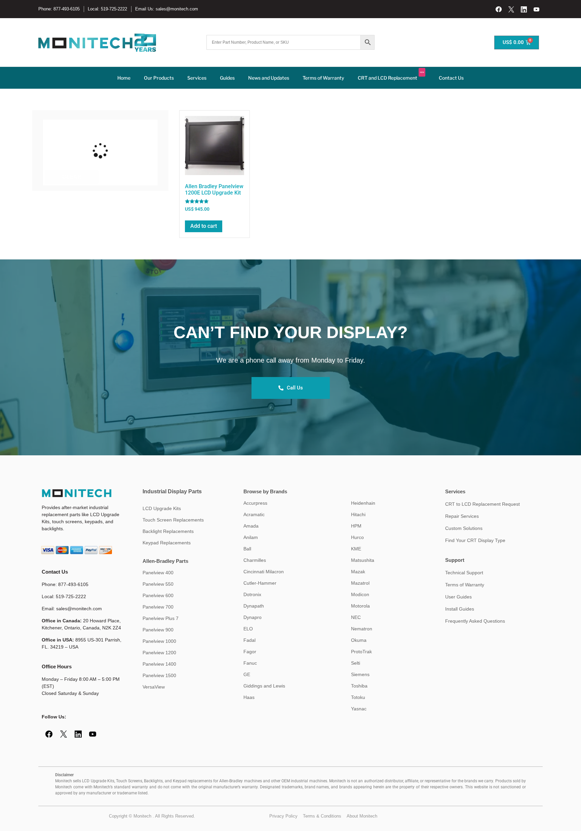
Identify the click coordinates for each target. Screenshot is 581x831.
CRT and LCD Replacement (391, 76)
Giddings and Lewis (264, 686)
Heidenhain (363, 503)
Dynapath (253, 606)
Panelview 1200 (159, 652)
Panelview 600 (158, 595)
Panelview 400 (158, 572)
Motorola (360, 606)
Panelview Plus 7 (161, 618)
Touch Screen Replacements (173, 520)
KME (356, 548)
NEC (356, 617)
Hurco (357, 537)
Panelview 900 (158, 629)
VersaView (154, 687)
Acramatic (254, 514)
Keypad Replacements (167, 542)
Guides (227, 78)
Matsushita (362, 560)
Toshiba (359, 686)
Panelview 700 (158, 607)
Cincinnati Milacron (263, 571)
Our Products (159, 78)
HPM (356, 526)
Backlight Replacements (168, 531)
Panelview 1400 (159, 664)
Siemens (360, 674)
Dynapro (252, 617)
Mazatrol (360, 583)
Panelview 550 (158, 584)
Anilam (250, 537)
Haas (249, 697)
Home (123, 78)
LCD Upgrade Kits (162, 508)
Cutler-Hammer (259, 583)
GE (246, 674)
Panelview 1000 (159, 641)
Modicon (360, 594)
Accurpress (255, 503)
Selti (355, 663)
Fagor (249, 651)
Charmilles (254, 560)
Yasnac (358, 708)
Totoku (358, 697)
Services (196, 78)
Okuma (358, 640)
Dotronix (252, 594)
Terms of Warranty (323, 78)
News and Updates (268, 78)
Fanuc (250, 663)
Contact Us (451, 78)
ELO (248, 628)
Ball (247, 548)
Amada (251, 526)
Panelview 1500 (159, 675)
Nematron (361, 628)
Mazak (358, 571)
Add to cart (203, 226)
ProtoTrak (361, 651)
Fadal (249, 640)
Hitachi (358, 514)
